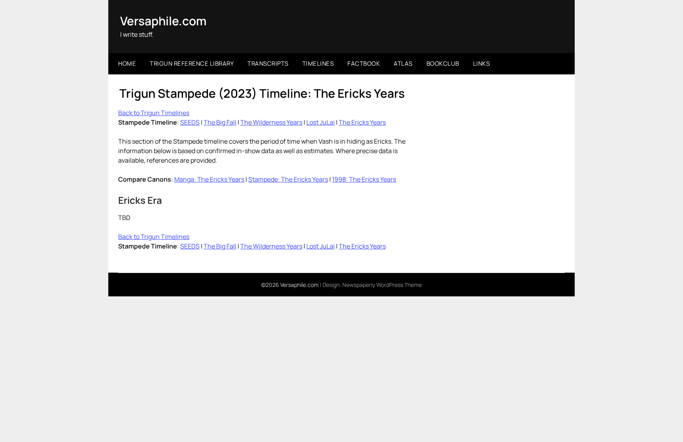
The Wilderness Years (271, 122)
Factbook (363, 63)
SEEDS (190, 122)
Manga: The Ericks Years (209, 179)
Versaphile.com (163, 21)
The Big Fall (220, 122)
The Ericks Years (362, 122)
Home (127, 63)
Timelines (318, 63)
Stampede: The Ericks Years (288, 179)
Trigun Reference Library (192, 63)
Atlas (403, 63)
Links (481, 63)
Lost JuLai (320, 122)
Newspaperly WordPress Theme (382, 284)
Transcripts (268, 63)
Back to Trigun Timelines (153, 112)
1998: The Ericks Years (364, 179)
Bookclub (442, 63)
